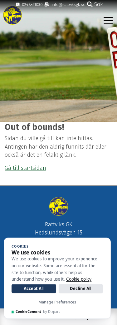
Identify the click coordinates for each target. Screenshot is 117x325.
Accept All (34, 288)
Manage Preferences (57, 302)
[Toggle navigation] (108, 20)
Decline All (80, 288)
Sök (98, 4)
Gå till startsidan (25, 168)
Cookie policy (78, 279)
